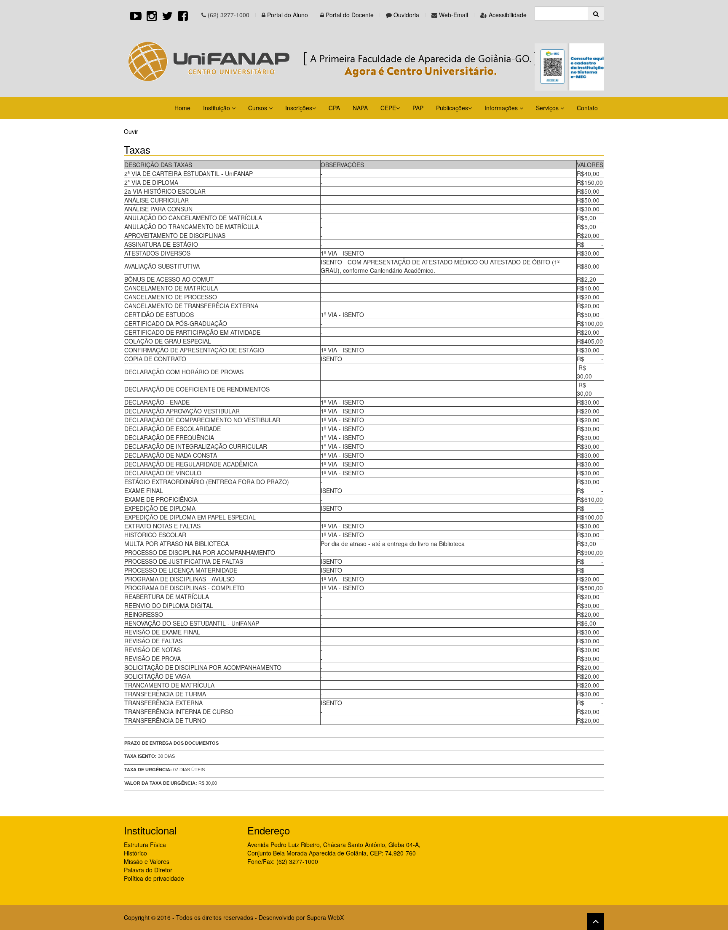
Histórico (135, 853)
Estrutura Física (145, 844)
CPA (334, 108)
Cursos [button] (258, 108)
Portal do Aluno (287, 15)
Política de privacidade (154, 878)
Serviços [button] (548, 108)
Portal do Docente (350, 15)
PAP (417, 108)
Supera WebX (325, 917)
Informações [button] (501, 108)
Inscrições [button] (298, 108)
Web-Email (453, 15)
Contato (587, 108)
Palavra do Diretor (148, 870)
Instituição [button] (217, 108)
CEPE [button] (388, 108)
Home (182, 108)
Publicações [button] (452, 108)
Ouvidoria (406, 15)
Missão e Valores (146, 861)
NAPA (360, 108)
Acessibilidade (508, 15)
